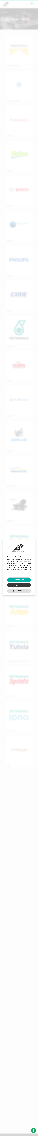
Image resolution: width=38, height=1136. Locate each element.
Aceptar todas (19, 580)
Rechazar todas (19, 585)
